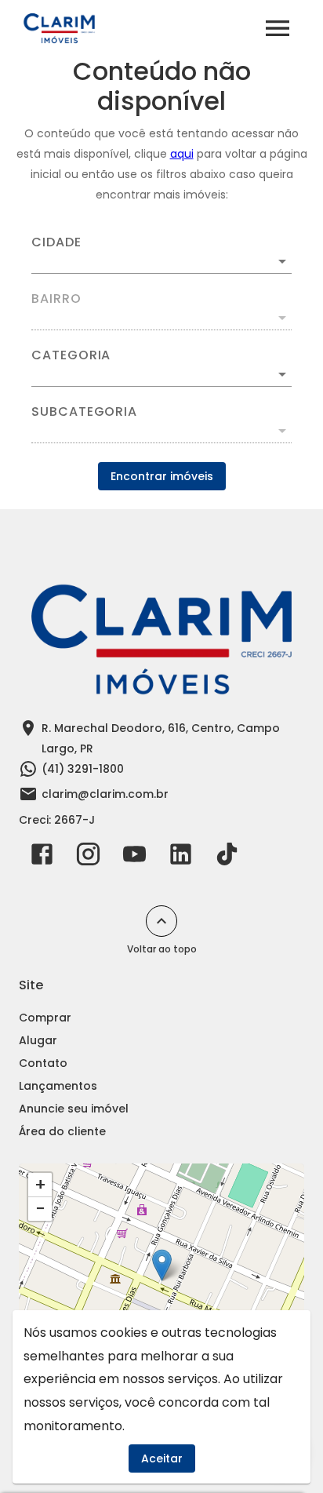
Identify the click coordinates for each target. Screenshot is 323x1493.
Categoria (71, 355)
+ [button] (40, 1184)
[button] (161, 374)
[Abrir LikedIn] (180, 857)
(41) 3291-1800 (83, 769)
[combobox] (161, 255)
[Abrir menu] (277, 28)
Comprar (45, 1017)
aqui (182, 154)
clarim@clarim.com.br (105, 794)
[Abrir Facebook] (42, 857)
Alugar (38, 1040)
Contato (43, 1063)
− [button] (40, 1209)
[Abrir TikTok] (227, 857)
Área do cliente (62, 1131)
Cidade (56, 242)
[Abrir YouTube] (134, 857)
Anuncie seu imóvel (74, 1108)
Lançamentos (58, 1086)
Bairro (56, 299)
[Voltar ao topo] (161, 921)
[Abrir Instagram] (88, 857)
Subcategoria (84, 412)
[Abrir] (282, 261)
